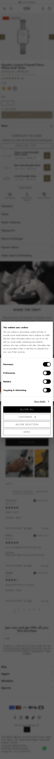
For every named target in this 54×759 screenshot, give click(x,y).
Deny (27, 431)
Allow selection (27, 424)
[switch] (47, 373)
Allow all (27, 409)
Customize (25, 416)
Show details (40, 401)
